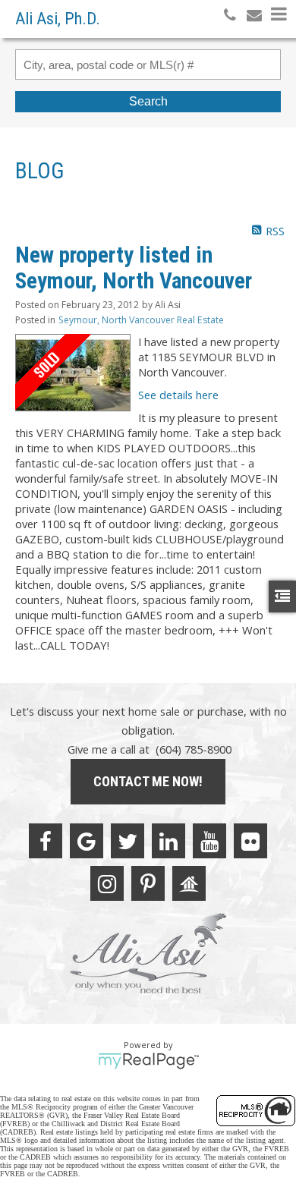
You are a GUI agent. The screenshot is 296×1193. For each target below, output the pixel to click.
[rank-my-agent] (189, 883)
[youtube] (209, 840)
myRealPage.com (148, 1061)
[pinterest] (148, 883)
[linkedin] (168, 840)
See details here (178, 394)
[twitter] (127, 840)
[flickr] (250, 840)
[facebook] (45, 840)
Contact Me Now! (148, 781)
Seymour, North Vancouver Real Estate (141, 319)
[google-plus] (86, 840)
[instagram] (107, 883)
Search (148, 101)
